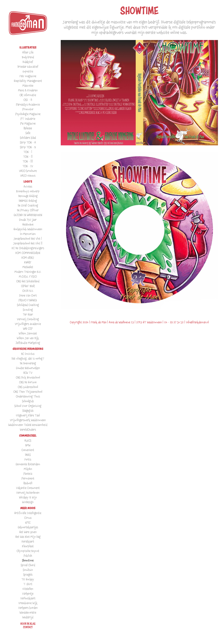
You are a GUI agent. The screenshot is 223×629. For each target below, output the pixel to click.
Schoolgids (28, 401)
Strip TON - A (28, 142)
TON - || (28, 156)
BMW (28, 445)
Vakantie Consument (28, 487)
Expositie (28, 71)
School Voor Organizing (27, 405)
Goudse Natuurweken (28, 368)
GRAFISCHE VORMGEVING (28, 349)
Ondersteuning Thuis (28, 396)
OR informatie (28, 95)
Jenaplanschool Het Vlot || (27, 243)
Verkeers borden (28, 607)
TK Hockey (28, 579)
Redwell (28, 483)
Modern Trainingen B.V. (28, 271)
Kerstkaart (28, 541)
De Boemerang (28, 363)
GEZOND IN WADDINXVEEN (28, 214)
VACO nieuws (27, 175)
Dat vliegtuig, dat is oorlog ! (28, 358)
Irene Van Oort (28, 295)
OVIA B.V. (27, 290)
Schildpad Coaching (28, 304)
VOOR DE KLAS (27, 624)
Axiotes (28, 186)
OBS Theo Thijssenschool (27, 391)
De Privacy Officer (28, 210)
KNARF (28, 262)
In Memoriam (28, 233)
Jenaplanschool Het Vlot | (28, 238)
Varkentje (27, 593)
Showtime (28, 560)
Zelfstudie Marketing (28, 342)
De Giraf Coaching (28, 205)
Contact (28, 627)
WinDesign (27, 502)
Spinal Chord (28, 565)
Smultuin (28, 569)
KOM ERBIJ (28, 257)
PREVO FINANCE (28, 300)
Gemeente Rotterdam (28, 464)
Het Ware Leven (28, 532)
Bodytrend (28, 57)
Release (28, 128)
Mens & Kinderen (28, 90)
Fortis (27, 459)
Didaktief (28, 61)
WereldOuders (28, 429)
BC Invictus (27, 353)
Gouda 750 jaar (28, 219)
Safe (27, 133)
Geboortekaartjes (28, 527)
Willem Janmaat (28, 333)
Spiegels (27, 574)
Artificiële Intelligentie (27, 513)
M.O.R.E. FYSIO (28, 276)
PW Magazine (28, 123)
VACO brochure (28, 170)
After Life (27, 52)
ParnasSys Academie (28, 104)
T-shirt (28, 584)
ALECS (27, 440)
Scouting (28, 309)
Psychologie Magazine (27, 114)
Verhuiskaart (27, 598)
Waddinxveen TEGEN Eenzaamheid (27, 424)
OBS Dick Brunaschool (28, 377)
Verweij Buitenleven (27, 492)
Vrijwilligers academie (28, 323)
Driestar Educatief (27, 66)
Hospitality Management (28, 80)
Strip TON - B (28, 147)
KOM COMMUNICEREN (28, 252)
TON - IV (28, 166)
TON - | (28, 151)
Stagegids (27, 410)
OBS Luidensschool (28, 386)
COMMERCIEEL (28, 435)
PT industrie (28, 118)
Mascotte (28, 85)
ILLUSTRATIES (27, 47)
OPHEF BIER (28, 286)
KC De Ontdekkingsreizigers (28, 248)
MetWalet (28, 267)
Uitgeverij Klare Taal (28, 415)
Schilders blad (28, 137)
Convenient (28, 450)
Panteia (28, 473)
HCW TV (27, 372)
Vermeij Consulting (28, 319)
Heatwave (27, 224)
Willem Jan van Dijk (28, 338)
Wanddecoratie (28, 612)
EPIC (28, 522)
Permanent (28, 478)
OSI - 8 (28, 99)
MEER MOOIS (27, 508)
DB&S (28, 454)
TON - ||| (28, 161)
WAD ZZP (28, 328)
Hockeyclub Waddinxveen (28, 229)
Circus (28, 517)
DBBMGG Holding (28, 200)
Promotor (27, 109)
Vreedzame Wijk (27, 603)
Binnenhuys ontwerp (28, 191)
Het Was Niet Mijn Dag (27, 536)
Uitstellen (28, 588)
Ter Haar (28, 314)
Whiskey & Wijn (28, 497)
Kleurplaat (28, 546)
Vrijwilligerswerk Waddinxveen (28, 420)
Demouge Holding (28, 196)
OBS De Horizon (28, 382)
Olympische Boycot (28, 550)
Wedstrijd (27, 617)
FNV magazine (28, 76)
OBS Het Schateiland (27, 281)
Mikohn (28, 468)
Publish (28, 555)
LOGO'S (28, 182)
